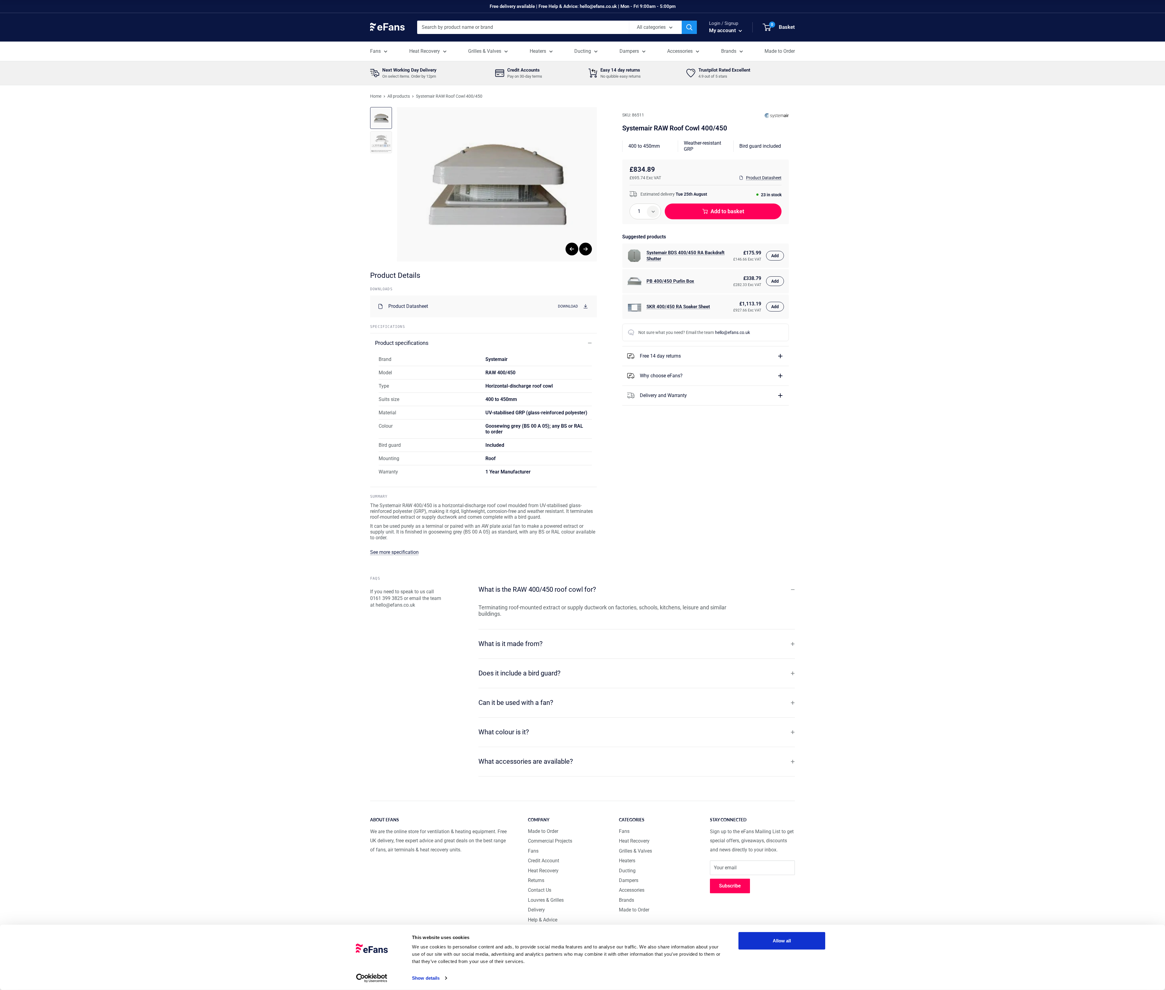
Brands (728, 51)
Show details (426, 978)
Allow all (782, 940)
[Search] (689, 27)
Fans (375, 51)
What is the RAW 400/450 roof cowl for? (537, 589)
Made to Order (780, 51)
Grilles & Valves (484, 51)
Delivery (536, 910)
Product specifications (401, 343)
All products (398, 96)
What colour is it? (503, 732)
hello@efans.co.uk (732, 332)
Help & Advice (542, 920)
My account (723, 30)
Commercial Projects (550, 841)
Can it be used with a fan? (515, 702)
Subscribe (730, 886)
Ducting (582, 51)
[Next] (585, 249)
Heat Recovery (424, 51)
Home (375, 96)
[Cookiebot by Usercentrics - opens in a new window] (371, 978)
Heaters (538, 51)
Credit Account (543, 861)
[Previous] (572, 249)
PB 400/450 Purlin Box (670, 281)
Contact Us (539, 890)
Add (775, 255)
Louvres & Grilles (546, 900)
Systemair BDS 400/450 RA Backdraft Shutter (685, 255)
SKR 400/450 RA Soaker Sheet (678, 306)
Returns (536, 880)
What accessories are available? (525, 761)
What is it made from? (510, 644)
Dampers (629, 51)
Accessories (680, 51)
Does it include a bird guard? (519, 673)
